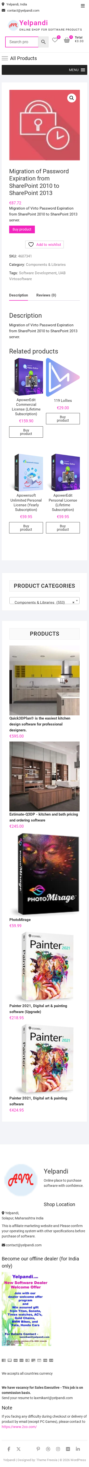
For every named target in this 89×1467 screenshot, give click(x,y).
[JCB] (51, 1358)
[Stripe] (45, 1358)
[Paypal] (21, 1358)
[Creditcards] (39, 1358)
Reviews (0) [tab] (46, 295)
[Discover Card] (33, 1358)
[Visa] (16, 1358)
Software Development (38, 273)
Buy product (22, 229)
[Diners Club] (27, 1358)
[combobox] (44, 600)
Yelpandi (33, 23)
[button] (74, 70)
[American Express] (4, 1358)
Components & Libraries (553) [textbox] (43, 602)
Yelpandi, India (16, 4)
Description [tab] (18, 295)
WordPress (78, 1460)
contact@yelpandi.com (22, 10)
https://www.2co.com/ (19, 1427)
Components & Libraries (46, 264)
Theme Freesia (46, 1460)
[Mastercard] (10, 1358)
